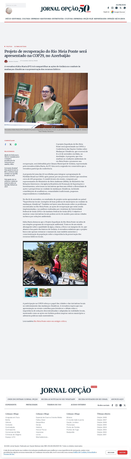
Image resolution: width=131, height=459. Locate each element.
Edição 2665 (102, 425)
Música (69, 417)
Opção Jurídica (72, 422)
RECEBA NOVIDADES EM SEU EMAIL (93, 399)
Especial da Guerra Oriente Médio (49, 417)
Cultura (68, 19)
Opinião (111, 19)
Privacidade (31, 405)
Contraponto (10, 430)
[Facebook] (108, 8)
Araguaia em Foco (12, 417)
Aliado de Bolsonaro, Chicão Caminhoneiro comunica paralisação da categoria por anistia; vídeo (11, 159)
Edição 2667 (102, 420)
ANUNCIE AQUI (117, 399)
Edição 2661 (101, 435)
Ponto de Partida (73, 427)
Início (8, 19)
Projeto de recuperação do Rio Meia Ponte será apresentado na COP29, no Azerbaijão (45, 53)
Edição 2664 (102, 427)
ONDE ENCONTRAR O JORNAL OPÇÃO (23, 399)
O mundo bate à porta (75, 420)
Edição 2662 (102, 432)
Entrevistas (58, 19)
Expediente (10, 405)
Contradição (10, 427)
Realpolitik (70, 432)
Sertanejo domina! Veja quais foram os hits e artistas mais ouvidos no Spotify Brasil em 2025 (11, 171)
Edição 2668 (102, 417)
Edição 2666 (102, 422)
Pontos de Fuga (73, 430)
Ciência (8, 422)
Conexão (8, 425)
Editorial (16, 19)
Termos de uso (54, 405)
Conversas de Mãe (12, 432)
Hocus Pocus (41, 430)
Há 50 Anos (120, 19)
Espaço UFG (10, 437)
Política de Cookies (79, 452)
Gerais (38, 425)
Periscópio (71, 425)
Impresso (35, 19)
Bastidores (45, 19)
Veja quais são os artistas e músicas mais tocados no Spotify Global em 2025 (10, 183)
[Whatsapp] (125, 8)
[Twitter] (121, 8)
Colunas (26, 19)
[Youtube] (116, 8)
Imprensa (77, 19)
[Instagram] (112, 8)
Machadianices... (42, 437)
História (39, 427)
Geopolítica (40, 422)
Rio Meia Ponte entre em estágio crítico (50, 321)
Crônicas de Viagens (13, 435)
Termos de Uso (9, 454)
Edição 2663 (102, 430)
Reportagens (100, 19)
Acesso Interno (78, 405)
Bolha (7, 420)
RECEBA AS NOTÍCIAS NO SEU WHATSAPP (58, 399)
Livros (38, 435)
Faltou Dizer (40, 420)
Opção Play (88, 19)
